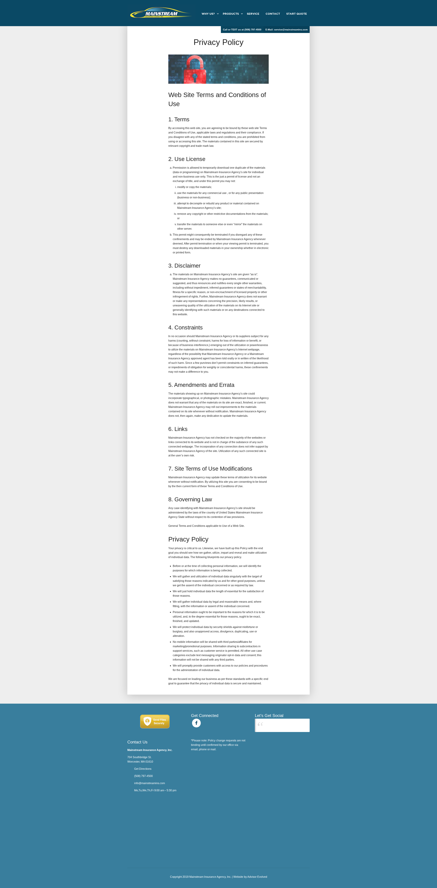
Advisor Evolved (257, 876)
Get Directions (142, 768)
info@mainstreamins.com (149, 783)
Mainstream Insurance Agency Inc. (281, 725)
